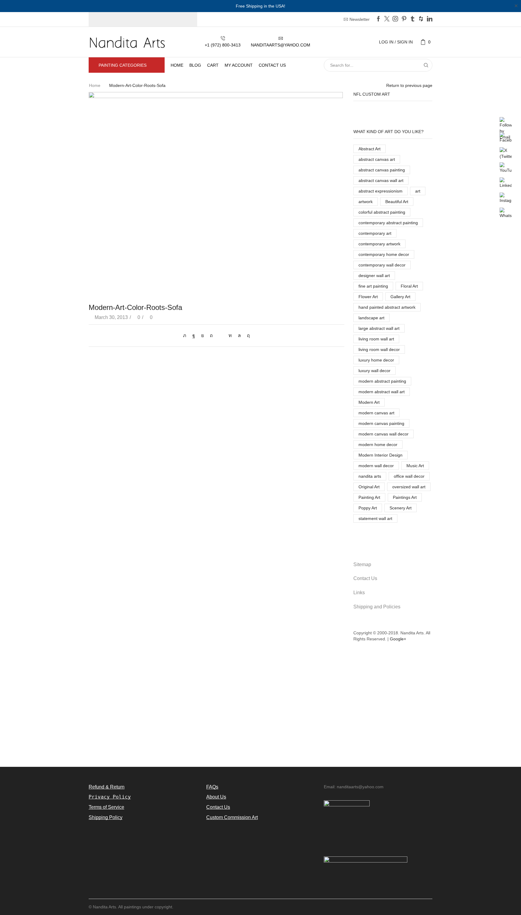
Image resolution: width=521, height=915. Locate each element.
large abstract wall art (378, 328)
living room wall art (376, 338)
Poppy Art (367, 507)
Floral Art (409, 286)
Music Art (415, 465)
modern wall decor (376, 465)
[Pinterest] (404, 19)
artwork (365, 201)
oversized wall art (408, 486)
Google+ (398, 638)
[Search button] (426, 65)
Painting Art (369, 497)
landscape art (371, 317)
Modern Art (369, 402)
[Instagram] (395, 19)
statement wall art (375, 518)
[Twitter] (387, 19)
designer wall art (374, 275)
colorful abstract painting (381, 212)
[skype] (247, 335)
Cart (213, 65)
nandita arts (369, 476)
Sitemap (362, 564)
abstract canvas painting (381, 169)
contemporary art (374, 233)
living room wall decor (379, 349)
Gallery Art (400, 296)
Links (359, 592)
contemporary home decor (383, 254)
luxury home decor (376, 360)
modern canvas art (376, 412)
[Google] (421, 19)
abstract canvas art (376, 159)
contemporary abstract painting (388, 222)
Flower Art (368, 296)
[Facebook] (378, 19)
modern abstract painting (382, 381)
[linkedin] (230, 335)
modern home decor (377, 444)
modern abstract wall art (381, 391)
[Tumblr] (412, 19)
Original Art (369, 486)
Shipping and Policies (376, 606)
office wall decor (409, 476)
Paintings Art (405, 497)
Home (177, 65)
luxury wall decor (374, 370)
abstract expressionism (380, 191)
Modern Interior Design (380, 455)
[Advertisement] (260, 708)
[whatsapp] (239, 335)
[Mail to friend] (221, 335)
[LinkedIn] (429, 19)
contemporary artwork (379, 243)
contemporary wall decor (382, 265)
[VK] (202, 335)
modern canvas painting (381, 423)
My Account (239, 65)
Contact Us (365, 578)
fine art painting (373, 286)
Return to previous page (409, 85)
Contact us (272, 65)
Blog (195, 65)
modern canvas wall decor (383, 434)
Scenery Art (401, 507)
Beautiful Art (396, 201)
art (417, 191)
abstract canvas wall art (380, 180)
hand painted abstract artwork (386, 307)
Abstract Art (369, 148)
